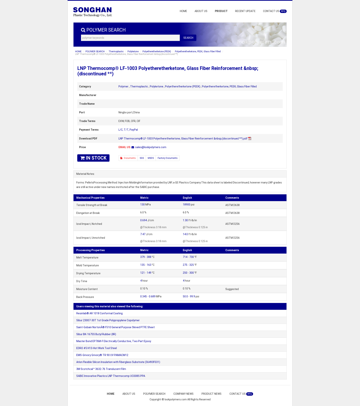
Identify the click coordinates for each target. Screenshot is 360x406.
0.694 (143, 220)
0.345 (143, 296)
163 (149, 264)
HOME (183, 11)
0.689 (152, 296)
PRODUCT (221, 11)
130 (142, 204)
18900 (186, 204)
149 (149, 272)
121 (142, 272)
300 (191, 272)
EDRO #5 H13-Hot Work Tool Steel (96, 348)
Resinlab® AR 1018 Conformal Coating (99, 313)
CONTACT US (274, 11)
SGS (142, 158)
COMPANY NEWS (183, 393)
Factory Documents (168, 158)
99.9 (192, 296)
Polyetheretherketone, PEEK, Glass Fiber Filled (198, 51)
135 (142, 264)
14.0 (185, 234)
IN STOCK (95, 158)
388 (149, 256)
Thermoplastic (116, 51)
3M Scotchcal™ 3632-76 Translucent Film (101, 368)
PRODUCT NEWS (211, 393)
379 (142, 256)
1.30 (185, 220)
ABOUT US (201, 11)
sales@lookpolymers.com (150, 147)
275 (185, 264)
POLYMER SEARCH (95, 51)
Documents (129, 158)
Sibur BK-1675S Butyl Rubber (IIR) (96, 334)
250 (185, 272)
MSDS (151, 158)
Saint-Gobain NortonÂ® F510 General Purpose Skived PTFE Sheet (115, 327)
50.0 (185, 296)
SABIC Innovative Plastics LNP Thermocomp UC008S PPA (110, 375)
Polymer (123, 86)
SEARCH (188, 37)
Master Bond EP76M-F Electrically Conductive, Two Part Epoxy (113, 341)
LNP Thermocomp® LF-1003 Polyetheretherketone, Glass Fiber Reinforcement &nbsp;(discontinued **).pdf (183, 138)
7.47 (142, 234)
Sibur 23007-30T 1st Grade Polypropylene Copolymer (108, 320)
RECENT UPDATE (245, 11)
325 (191, 264)
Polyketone (133, 51)
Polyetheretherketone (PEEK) (156, 51)
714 (185, 256)
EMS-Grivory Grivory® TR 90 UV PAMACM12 (102, 355)
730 (191, 256)
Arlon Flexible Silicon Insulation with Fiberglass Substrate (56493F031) (118, 362)
